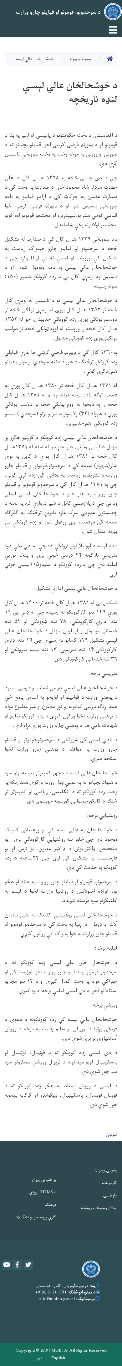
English (58, 1358)
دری (39, 1358)
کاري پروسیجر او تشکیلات (35, 1217)
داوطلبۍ (110, 1195)
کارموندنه (109, 1183)
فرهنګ (50, 1205)
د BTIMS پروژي (42, 1192)
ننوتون (111, 1135)
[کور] (89, 1269)
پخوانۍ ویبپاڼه (105, 1170)
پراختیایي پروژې (43, 1180)
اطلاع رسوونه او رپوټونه (99, 1208)
